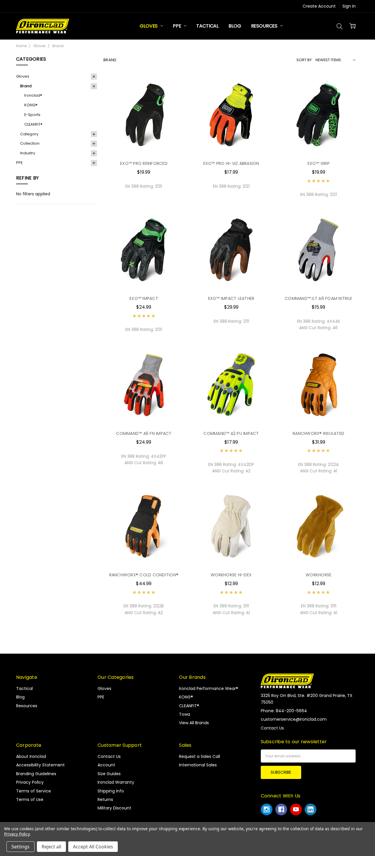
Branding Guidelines (36, 774)
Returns (105, 799)
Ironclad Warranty (116, 782)
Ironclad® (33, 95)
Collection (30, 143)
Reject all (51, 846)
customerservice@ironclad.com (294, 719)
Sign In (349, 6)
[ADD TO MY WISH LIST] (174, 103)
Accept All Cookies (93, 846)
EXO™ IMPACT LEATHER (231, 298)
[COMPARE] (174, 94)
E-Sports (32, 114)
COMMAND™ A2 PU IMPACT (231, 433)
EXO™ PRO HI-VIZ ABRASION (231, 163)
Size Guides (109, 774)
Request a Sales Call (199, 756)
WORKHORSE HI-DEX (231, 575)
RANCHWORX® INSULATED (318, 433)
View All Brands (194, 723)
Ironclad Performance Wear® (208, 688)
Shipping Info (111, 791)
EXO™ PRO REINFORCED (144, 163)
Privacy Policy (30, 782)
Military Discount (114, 808)
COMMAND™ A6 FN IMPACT (143, 433)
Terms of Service (33, 791)
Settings (20, 846)
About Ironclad (31, 756)
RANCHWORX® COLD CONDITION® (144, 575)
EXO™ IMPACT (143, 298)
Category (29, 134)
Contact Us (109, 756)
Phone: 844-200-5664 (284, 711)
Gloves (149, 26)
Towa (184, 714)
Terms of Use (29, 799)
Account (106, 765)
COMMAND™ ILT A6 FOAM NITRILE (318, 298)
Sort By (304, 60)
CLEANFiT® (33, 124)
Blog (235, 26)
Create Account (319, 6)
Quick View (144, 143)
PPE (177, 26)
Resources (265, 26)
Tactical (207, 26)
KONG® (31, 105)
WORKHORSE (318, 575)
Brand (26, 86)
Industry (27, 153)
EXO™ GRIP (319, 163)
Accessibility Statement (40, 765)
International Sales (198, 765)
